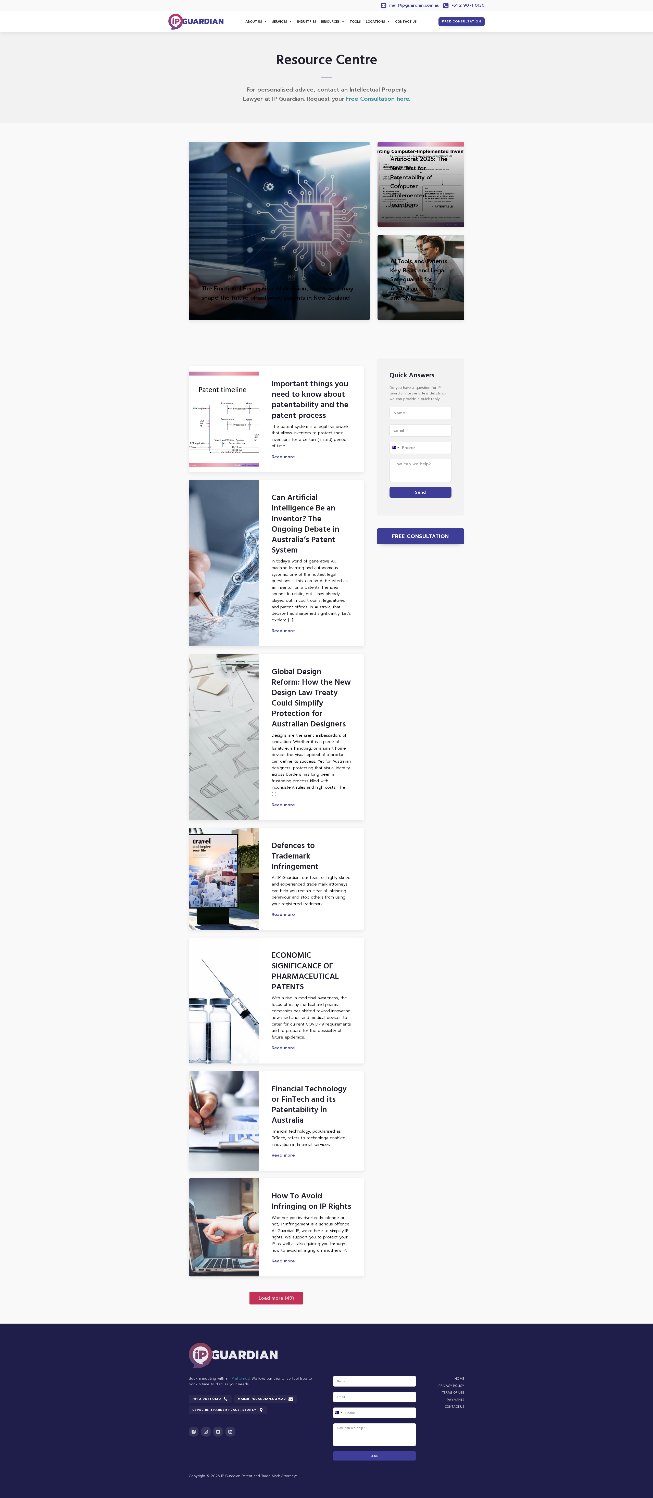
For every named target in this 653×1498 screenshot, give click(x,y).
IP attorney (240, 1378)
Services (279, 21)
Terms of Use (453, 1392)
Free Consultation (461, 21)
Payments (455, 1399)
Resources (330, 21)
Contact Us (406, 21)
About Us (253, 21)
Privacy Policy (451, 1385)
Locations (375, 21)
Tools (355, 21)
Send (420, 492)
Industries (306, 21)
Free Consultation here (377, 99)
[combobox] (395, 448)
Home (459, 1378)
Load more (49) (276, 1298)
